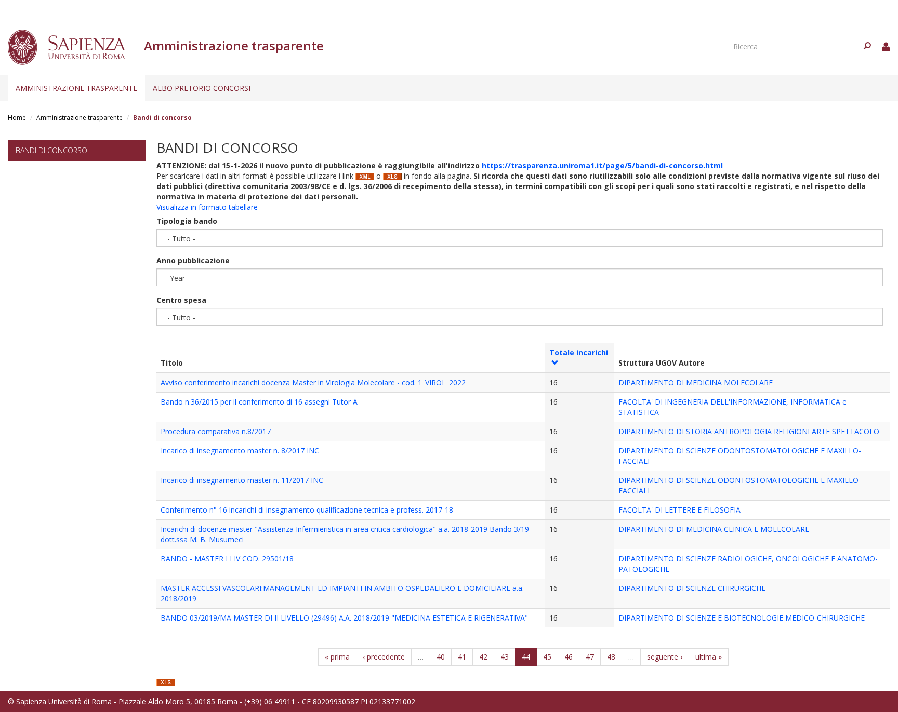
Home (17, 117)
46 (568, 657)
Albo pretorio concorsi (201, 88)
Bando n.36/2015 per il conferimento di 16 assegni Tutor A (259, 402)
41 (462, 657)
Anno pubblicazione (193, 260)
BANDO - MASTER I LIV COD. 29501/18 (227, 558)
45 (547, 657)
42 (483, 657)
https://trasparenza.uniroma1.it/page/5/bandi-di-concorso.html (602, 165)
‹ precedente (384, 657)
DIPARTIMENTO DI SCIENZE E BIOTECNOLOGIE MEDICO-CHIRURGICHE (741, 618)
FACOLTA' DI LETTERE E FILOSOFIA (679, 510)
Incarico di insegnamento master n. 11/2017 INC (242, 480)
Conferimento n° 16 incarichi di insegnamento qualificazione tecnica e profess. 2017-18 (307, 510)
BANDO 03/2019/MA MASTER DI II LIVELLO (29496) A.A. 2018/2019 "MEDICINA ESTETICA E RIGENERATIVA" (344, 618)
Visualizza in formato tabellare (207, 207)
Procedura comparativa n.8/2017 (216, 431)
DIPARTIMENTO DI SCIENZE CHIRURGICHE (691, 588)
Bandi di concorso (51, 150)
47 (590, 657)
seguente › (664, 657)
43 (504, 657)
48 (611, 657)
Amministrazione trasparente (76, 88)
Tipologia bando (186, 221)
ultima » (708, 657)
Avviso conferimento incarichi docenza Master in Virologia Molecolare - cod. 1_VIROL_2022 (313, 382)
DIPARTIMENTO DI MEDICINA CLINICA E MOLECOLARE (713, 529)
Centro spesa (181, 300)
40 (441, 657)
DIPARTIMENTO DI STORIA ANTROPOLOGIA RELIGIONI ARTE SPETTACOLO (748, 431)
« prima (337, 657)
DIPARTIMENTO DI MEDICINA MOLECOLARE (695, 382)
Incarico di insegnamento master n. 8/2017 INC (240, 450)
